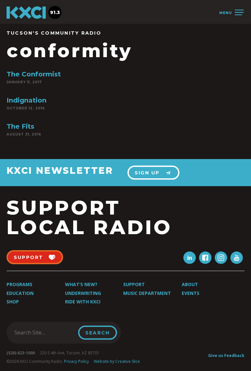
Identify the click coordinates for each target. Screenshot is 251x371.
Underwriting (83, 293)
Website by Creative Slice (117, 361)
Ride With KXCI (82, 301)
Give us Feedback (226, 355)
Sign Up (147, 173)
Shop (13, 301)
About (190, 284)
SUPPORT (28, 257)
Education (20, 293)
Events (190, 293)
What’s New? (81, 284)
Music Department (147, 293)
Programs (19, 284)
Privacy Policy (76, 361)
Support (134, 284)
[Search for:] (44, 332)
